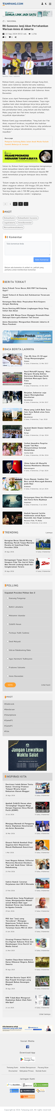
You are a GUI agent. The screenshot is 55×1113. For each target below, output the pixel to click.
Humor (26, 361)
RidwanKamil (9, 218)
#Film (6, 731)
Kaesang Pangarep (17, 598)
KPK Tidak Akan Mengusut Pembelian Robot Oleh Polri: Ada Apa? (19, 1000)
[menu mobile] (50, 4)
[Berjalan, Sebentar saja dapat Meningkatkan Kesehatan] (12, 397)
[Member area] (42, 3)
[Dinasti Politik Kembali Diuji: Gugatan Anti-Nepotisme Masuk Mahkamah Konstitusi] (42, 845)
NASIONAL (11, 21)
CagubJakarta (9, 223)
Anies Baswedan (16, 676)
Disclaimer (13, 1071)
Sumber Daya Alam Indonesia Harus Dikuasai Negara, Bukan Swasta (20, 962)
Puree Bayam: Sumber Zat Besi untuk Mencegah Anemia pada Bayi (38, 481)
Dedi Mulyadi (15, 641)
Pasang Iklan (43, 1067)
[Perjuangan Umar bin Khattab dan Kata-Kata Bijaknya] (12, 501)
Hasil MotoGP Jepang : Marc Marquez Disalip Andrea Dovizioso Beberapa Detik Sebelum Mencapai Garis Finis (37, 376)
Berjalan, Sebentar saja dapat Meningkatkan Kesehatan (35, 394)
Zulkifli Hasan (15, 624)
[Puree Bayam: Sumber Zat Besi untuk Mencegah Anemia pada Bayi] (12, 484)
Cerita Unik (28, 453)
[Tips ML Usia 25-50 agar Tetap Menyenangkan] (12, 360)
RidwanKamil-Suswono (27, 218)
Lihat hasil (45, 685)
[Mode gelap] (46, 3)
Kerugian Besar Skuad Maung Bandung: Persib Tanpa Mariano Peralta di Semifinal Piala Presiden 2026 (19, 543)
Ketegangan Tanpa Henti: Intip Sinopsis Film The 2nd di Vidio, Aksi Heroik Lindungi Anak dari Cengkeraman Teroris (19, 563)
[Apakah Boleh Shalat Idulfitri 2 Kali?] (12, 431)
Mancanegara (29, 468)
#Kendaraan (9, 709)
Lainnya (49, 532)
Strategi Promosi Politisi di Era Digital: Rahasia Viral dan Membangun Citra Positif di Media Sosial (20, 942)
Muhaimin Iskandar (17, 615)
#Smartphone (10, 715)
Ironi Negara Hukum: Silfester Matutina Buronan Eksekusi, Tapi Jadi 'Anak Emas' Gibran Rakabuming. (20, 863)
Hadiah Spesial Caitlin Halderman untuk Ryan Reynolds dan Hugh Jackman (37, 515)
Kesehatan (28, 400)
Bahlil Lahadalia (16, 607)
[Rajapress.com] (27, 1091)
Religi (26, 433)
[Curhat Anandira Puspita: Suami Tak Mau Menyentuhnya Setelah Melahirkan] (12, 449)
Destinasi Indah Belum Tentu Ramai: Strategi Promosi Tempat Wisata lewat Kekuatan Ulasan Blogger (19, 787)
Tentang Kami (12, 1067)
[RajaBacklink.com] (14, 1086)
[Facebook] (27, 1046)
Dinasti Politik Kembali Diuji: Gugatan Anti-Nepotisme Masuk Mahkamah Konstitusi (19, 844)
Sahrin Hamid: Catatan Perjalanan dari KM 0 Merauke (20, 883)
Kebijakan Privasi (27, 1071)
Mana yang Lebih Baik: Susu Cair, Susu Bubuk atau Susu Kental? (37, 412)
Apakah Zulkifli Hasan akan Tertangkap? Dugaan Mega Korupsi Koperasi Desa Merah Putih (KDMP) (19, 806)
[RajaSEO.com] (40, 1091)
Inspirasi (27, 502)
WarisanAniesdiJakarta (13, 227)
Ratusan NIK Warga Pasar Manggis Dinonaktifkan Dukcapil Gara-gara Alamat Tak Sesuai (26, 316)
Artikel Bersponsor (28, 1067)
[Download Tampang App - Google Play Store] (27, 1059)
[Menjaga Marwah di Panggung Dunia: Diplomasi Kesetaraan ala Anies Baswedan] (42, 826)
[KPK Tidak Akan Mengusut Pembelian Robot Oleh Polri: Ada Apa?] (42, 1000)
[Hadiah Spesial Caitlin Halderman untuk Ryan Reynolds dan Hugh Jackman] (12, 518)
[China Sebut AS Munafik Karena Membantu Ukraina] (12, 467)
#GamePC (8, 726)
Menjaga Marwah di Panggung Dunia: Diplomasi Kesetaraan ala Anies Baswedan (20, 825)
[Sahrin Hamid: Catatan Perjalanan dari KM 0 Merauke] (42, 883)
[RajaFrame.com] (27, 1086)
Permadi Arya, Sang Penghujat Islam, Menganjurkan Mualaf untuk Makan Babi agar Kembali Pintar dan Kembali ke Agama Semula (20, 902)
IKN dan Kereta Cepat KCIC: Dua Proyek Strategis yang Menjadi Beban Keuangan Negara (18, 981)
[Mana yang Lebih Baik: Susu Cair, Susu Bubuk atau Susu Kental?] (12, 414)
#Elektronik (9, 704)
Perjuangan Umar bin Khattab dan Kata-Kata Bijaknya (38, 498)
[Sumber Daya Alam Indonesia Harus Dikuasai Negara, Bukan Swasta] (42, 962)
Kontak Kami (41, 1071)
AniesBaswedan (25, 223)
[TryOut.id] (27, 1097)
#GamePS (8, 720)
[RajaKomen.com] (41, 1086)
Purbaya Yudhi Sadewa (19, 633)
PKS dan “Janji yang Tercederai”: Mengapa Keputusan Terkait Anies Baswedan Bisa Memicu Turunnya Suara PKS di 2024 (19, 923)
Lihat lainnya (44, 1014)
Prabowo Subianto (17, 667)
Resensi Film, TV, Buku (33, 521)
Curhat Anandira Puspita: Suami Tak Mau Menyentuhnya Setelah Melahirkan (36, 446)
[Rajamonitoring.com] (14, 1091)
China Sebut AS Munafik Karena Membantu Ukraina (36, 464)
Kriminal (27, 486)
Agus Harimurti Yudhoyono (20, 659)
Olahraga (27, 383)
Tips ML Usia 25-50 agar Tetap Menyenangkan (35, 357)
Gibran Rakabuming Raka (20, 650)
